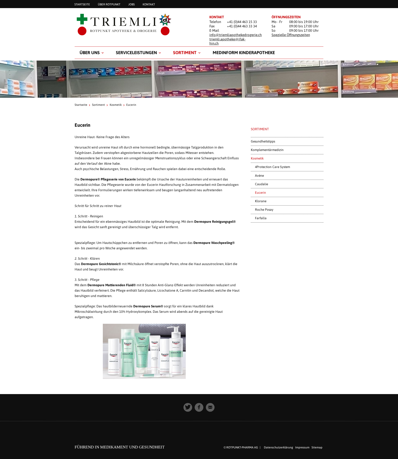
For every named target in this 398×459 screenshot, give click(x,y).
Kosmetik (116, 104)
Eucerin (260, 192)
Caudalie (261, 184)
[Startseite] (137, 24)
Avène (259, 175)
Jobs (131, 4)
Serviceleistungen (136, 52)
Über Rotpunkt (109, 4)
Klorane (260, 201)
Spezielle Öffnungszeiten (291, 35)
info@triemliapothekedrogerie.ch (235, 35)
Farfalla (261, 218)
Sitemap (317, 447)
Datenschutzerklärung (278, 447)
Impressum (302, 447)
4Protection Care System (272, 167)
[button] (187, 407)
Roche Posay (264, 209)
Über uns (90, 52)
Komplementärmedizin (267, 150)
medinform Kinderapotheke (244, 52)
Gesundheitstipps (263, 141)
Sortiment (185, 52)
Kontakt (149, 4)
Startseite (82, 4)
